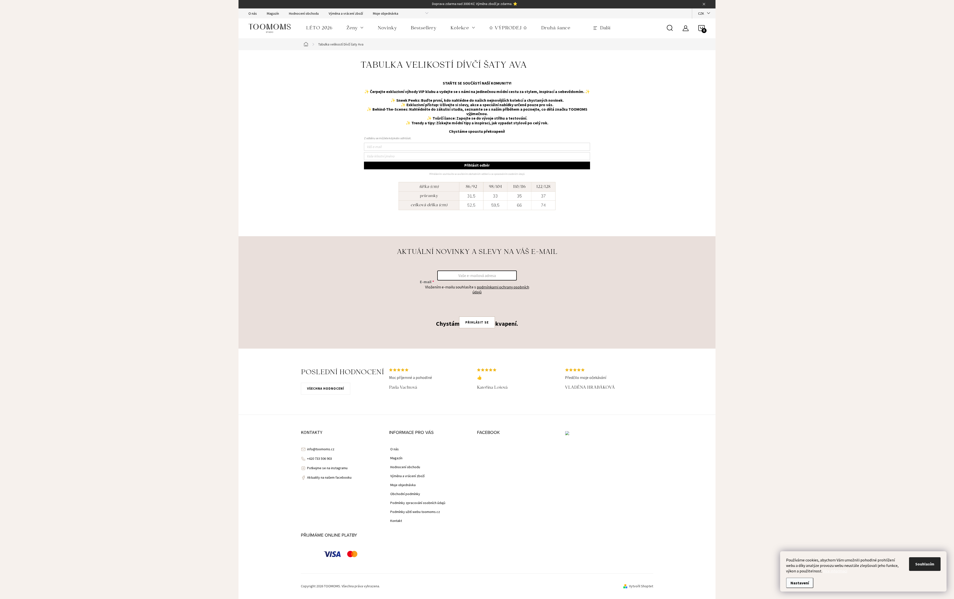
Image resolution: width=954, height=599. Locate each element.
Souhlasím (924, 563)
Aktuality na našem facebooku (329, 477)
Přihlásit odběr (477, 165)
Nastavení (800, 582)
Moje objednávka (385, 13)
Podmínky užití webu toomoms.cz (415, 511)
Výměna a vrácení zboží (346, 13)
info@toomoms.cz (320, 449)
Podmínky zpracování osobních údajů (417, 503)
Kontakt (396, 520)
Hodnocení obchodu (304, 13)
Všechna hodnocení (325, 388)
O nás (252, 13)
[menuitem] (319, 28)
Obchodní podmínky (405, 494)
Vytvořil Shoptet (641, 586)
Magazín (273, 13)
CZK (701, 13)
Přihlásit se (477, 322)
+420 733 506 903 (319, 458)
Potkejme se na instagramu (327, 468)
